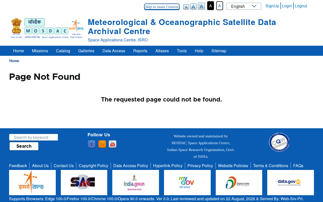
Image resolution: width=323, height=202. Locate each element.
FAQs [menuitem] (298, 165)
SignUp (272, 6)
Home (14, 60)
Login (287, 6)
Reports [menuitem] (140, 51)
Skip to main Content (162, 7)
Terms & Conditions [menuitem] (270, 165)
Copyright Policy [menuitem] (93, 165)
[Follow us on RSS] (102, 144)
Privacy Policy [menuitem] (200, 165)
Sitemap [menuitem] (218, 51)
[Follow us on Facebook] (92, 144)
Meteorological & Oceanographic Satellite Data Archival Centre (182, 26)
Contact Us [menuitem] (64, 165)
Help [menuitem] (199, 51)
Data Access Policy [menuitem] (130, 165)
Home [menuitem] (18, 51)
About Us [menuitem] (40, 165)
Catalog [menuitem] (63, 51)
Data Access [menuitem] (113, 51)
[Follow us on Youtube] (113, 144)
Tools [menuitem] (182, 51)
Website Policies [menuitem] (233, 165)
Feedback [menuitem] (18, 165)
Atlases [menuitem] (162, 51)
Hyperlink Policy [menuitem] (167, 165)
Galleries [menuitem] (86, 51)
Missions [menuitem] (40, 51)
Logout (301, 6)
